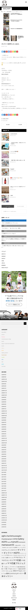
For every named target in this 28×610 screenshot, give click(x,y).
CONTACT (3, 258)
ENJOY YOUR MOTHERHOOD (8, 343)
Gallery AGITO (7, 8)
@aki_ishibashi (5, 74)
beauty (3, 336)
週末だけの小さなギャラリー (15, 573)
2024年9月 (4, 397)
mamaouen (22, 542)
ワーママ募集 (16, 566)
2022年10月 (4, 442)
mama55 (14, 542)
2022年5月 (4, 454)
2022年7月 (4, 449)
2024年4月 (4, 402)
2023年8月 (4, 420)
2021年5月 (4, 481)
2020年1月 (4, 513)
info (2, 359)
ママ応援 (17, 560)
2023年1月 (4, 436)
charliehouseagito (13, 536)
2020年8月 (4, 502)
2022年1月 (4, 463)
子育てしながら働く (9, 570)
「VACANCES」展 (4, 547)
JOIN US (3, 263)
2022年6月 (4, 452)
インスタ (21, 547)
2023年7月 (4, 422)
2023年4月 (4, 429)
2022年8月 (4, 447)
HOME (3, 260)
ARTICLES (14, 590)
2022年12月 (4, 438)
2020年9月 (4, 499)
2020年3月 (4, 508)
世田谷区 (21, 566)
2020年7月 (4, 504)
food (3, 350)
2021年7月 (4, 476)
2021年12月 (4, 465)
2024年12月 (4, 390)
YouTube (3, 366)
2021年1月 (4, 490)
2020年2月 (4, 511)
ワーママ (12, 566)
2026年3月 (4, 377)
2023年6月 (4, 424)
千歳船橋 (19, 568)
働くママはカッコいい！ (12, 569)
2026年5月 (4, 374)
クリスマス (22, 553)
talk (2, 361)
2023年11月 (4, 413)
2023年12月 (4, 411)
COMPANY (4, 256)
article (3, 334)
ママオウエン (18, 557)
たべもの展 (14, 547)
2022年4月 (4, 456)
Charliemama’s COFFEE (10, 539)
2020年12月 (4, 492)
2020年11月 (4, 495)
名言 (22, 568)
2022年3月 (4, 458)
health (3, 357)
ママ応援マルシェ (7, 566)
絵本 (5, 573)
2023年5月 (4, 427)
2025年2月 (4, 386)
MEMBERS (4, 265)
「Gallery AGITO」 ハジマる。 (20, 545)
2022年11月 (4, 440)
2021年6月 (4, 479)
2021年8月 (4, 474)
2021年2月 (4, 488)
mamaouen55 (8, 545)
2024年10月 (4, 395)
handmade (4, 355)
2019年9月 (4, 522)
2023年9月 (4, 417)
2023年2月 (4, 433)
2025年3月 (4, 383)
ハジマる (6, 555)
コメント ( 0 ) (8, 206)
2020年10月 (4, 497)
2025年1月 (4, 388)
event (3, 346)
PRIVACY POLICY (5, 267)
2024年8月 (4, 399)
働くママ (3, 568)
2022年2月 (4, 461)
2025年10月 (4, 381)
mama (9, 542)
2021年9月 (4, 472)
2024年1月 (4, 408)
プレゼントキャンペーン (19, 555)
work (3, 364)
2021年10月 (4, 470)
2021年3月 (4, 486)
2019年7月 (4, 527)
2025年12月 (4, 379)
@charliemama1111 (6, 83)
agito (4, 536)
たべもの (9, 547)
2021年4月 (4, 483)
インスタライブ (12, 550)
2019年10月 (4, 520)
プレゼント (11, 555)
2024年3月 (4, 404)
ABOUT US (3, 254)
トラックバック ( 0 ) (20, 206)
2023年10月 (4, 415)
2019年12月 (4, 515)
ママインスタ (11, 557)
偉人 (24, 566)
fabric (3, 348)
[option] (7, 315)
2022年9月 (4, 445)
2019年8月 (4, 524)
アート (18, 547)
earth (3, 341)
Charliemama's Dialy (6, 339)
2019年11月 (4, 517)
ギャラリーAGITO (12, 552)
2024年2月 (4, 406)
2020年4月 (4, 506)
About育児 (4, 332)
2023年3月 (4, 431)
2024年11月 (4, 392)
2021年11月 (4, 467)
